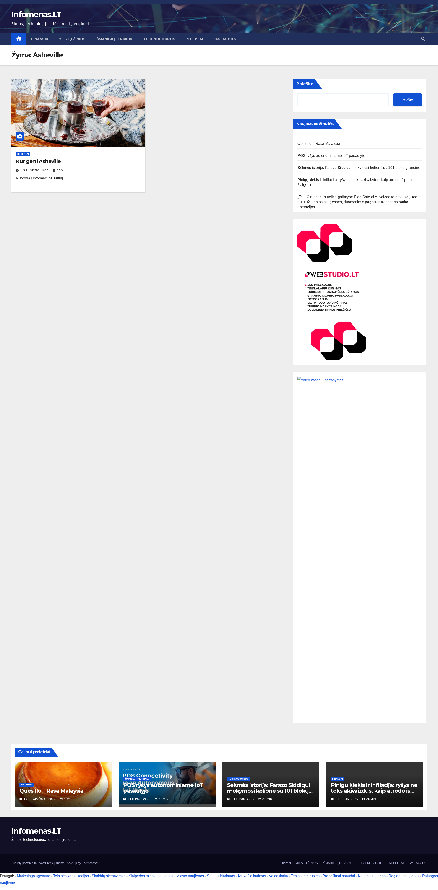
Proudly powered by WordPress (32, 863)
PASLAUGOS (224, 39)
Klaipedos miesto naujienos (150, 876)
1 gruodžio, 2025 (35, 170)
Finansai (39, 39)
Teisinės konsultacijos (71, 876)
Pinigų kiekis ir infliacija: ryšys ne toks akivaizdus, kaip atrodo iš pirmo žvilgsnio (374, 791)
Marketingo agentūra (33, 876)
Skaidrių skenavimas (108, 876)
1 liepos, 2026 (139, 799)
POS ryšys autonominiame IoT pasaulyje (331, 156)
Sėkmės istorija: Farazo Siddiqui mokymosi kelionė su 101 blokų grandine (358, 168)
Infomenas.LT (36, 14)
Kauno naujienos (372, 876)
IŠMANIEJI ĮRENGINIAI (114, 39)
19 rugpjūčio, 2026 (40, 799)
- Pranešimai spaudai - (339, 876)
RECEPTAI (194, 39)
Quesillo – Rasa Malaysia (318, 143)
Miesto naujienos (190, 876)
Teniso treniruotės (305, 876)
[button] (423, 39)
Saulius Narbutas (221, 876)
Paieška (304, 83)
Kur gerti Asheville (38, 161)
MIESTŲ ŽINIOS (72, 39)
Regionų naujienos (403, 876)
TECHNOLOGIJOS (159, 39)
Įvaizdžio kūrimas (252, 876)
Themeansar (90, 863)
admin (62, 170)
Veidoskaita (278, 876)
